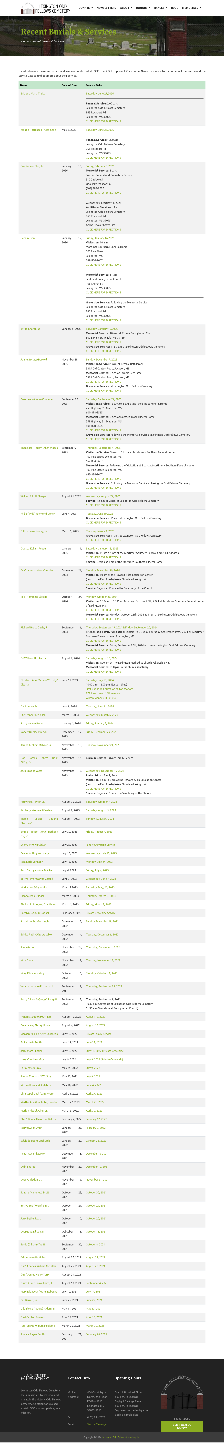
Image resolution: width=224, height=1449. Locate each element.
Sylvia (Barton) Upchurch (35, 1140)
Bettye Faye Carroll (36, 878)
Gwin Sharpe (27, 1166)
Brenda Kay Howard (36, 1025)
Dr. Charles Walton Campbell (37, 570)
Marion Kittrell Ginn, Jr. (34, 1110)
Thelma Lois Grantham (38, 904)
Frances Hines (35, 1016)
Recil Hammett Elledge (33, 596)
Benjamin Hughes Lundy (34, 853)
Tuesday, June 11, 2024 (100, 706)
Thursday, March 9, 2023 (101, 895)
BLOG (174, 7)
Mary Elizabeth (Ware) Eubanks (38, 1291)
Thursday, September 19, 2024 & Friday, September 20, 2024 (121, 627)
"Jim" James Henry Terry (35, 1274)
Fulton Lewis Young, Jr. (33, 531)
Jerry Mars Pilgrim (31, 1050)
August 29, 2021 (95, 1257)
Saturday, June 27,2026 (100, 93)
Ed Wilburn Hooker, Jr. (33, 658)
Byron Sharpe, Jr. (30, 328)
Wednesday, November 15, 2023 (105, 770)
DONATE (84, 7)
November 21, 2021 (97, 1179)
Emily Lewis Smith (31, 1042)
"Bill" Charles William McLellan (38, 1266)
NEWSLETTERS (106, 7)
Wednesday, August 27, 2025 (103, 496)
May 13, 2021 (94, 1308)
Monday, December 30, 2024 (103, 570)
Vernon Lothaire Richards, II (36, 986)
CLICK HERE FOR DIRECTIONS (103, 121)
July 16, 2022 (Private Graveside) (105, 1050)
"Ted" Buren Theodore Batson (38, 1119)
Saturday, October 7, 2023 (101, 801)
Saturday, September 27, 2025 (104, 399)
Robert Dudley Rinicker (33, 731)
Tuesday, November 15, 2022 (103, 960)
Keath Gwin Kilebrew (32, 1153)
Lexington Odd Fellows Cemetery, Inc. (121, 1437)
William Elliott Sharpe (33, 496)
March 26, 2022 (95, 1102)
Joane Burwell (33, 359)
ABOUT (124, 7)
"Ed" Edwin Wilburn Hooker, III (38, 1325)
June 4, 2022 (93, 1085)
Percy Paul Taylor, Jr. (32, 801)
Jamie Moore (28, 947)
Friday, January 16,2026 (100, 238)
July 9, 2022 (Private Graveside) (104, 1059)
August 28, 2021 (95, 1266)
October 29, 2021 (96, 1205)
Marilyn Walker (34, 887)
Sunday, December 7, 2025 (101, 359)
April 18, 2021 (94, 1317)
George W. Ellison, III (32, 1231)
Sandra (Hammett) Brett (34, 1192)
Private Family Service (98, 1033)
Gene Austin (27, 238)
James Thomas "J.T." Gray (35, 1076)
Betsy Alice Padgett (38, 999)
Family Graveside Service (100, 844)
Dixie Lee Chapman (36, 399)
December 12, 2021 (97, 1166)
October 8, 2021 (95, 1244)
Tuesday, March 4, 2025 (100, 531)
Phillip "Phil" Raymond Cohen (37, 513)
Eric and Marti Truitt (32, 93)
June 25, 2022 (94, 1042)
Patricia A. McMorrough (34, 921)
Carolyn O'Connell (35, 912)
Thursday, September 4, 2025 (103, 447)
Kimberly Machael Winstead (36, 810)
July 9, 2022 (93, 1067)
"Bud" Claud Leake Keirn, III (36, 1283)
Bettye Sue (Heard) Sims (34, 1205)
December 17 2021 (97, 1153)
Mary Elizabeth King (32, 973)
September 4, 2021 (97, 1283)
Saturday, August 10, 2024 (101, 658)
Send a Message (96, 1424)
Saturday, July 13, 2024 (100, 680)
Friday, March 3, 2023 (99, 904)
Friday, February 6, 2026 (100, 166)
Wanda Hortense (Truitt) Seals (38, 129)
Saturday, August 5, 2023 (101, 810)
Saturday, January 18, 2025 (102, 548)
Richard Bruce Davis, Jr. (34, 627)
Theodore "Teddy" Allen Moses (39, 447)
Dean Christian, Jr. (31, 1179)
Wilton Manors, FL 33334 (101, 697)
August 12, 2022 (95, 1025)
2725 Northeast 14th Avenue (103, 693)
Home (25, 41)
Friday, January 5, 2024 (99, 723)
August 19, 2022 (95, 1016)
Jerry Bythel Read (30, 1218)
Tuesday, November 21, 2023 (103, 745)
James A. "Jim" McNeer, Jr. (35, 745)
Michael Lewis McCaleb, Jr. (36, 1085)
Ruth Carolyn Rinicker (36, 870)
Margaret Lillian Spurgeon (39, 1033)
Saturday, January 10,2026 (102, 328)
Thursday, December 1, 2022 (103, 947)
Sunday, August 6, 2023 (100, 818)
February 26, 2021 (96, 1334)
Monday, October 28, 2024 (102, 596)
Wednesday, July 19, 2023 (101, 853)
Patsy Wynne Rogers (32, 723)
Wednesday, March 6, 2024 (102, 714)
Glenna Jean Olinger (32, 895)
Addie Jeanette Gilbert (33, 1257)
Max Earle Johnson (31, 861)
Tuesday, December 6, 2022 (102, 934)
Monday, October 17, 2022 (102, 973)
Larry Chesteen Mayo (32, 1059)
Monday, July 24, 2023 (99, 861)
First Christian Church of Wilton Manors (109, 688)
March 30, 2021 (95, 1325)
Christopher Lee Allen (33, 714)
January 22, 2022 (96, 1140)
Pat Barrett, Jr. (28, 1300)
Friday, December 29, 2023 (101, 731)
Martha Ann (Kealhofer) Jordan (39, 1102)
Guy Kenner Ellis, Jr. (31, 166)
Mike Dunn (26, 960)
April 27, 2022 (94, 1093)
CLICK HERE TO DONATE (182, 1426)
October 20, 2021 (96, 1218)
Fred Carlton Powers (32, 1317)
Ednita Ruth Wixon (36, 934)
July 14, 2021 (94, 1291)
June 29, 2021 (94, 1300)
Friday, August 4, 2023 (99, 831)
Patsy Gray (30, 1067)
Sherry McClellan (33, 844)
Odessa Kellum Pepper (33, 548)
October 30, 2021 (96, 1192)
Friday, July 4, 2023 (97, 870)
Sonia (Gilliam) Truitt (32, 1244)
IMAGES (159, 7)
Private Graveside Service (101, 912)
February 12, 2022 (96, 1119)
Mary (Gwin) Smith (31, 1127)
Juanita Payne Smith (32, 1334)
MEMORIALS (190, 7)
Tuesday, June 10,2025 (99, 513)
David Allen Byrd (30, 706)
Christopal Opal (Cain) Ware (36, 1093)
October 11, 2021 (96, 1231)
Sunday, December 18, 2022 (102, 921)
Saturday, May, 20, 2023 (100, 887)
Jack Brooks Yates (31, 770)
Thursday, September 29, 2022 (104, 986)
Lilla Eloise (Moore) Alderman (37, 1308)
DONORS (141, 7)
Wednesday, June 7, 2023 (101, 878)
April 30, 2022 (94, 1110)
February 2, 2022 (96, 1127)
